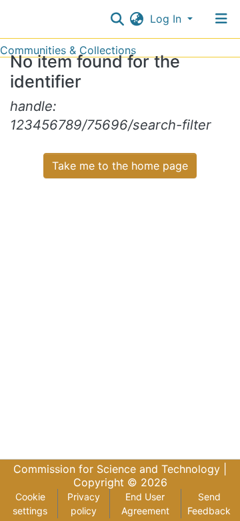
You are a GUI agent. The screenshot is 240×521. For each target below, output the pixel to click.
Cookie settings (30, 503)
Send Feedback (209, 503)
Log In (167, 18)
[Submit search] (117, 19)
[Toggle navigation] (221, 18)
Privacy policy (83, 503)
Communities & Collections (68, 50)
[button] (137, 18)
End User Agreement (145, 503)
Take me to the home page (120, 165)
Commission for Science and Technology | (120, 469)
